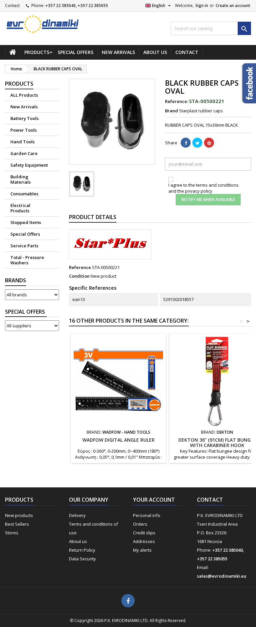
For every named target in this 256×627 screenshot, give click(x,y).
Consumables (24, 194)
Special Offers (75, 52)
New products (19, 515)
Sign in (201, 5)
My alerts (142, 550)
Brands (15, 280)
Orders (140, 524)
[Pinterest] (209, 143)
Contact (12, 5)
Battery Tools (24, 118)
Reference (80, 267)
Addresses (144, 541)
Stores (11, 533)
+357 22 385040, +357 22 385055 (76, 5)
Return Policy (82, 550)
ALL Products (24, 95)
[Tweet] (197, 143)
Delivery (77, 515)
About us (155, 52)
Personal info (146, 515)
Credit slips (144, 533)
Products (36, 52)
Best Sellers (17, 524)
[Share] (186, 143)
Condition (79, 276)
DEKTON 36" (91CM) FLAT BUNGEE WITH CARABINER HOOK (217, 442)
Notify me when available (208, 199)
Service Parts (24, 246)
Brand (171, 111)
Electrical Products (20, 208)
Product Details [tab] (92, 217)
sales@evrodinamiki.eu (221, 576)
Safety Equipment (29, 165)
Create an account (233, 5)
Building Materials (20, 179)
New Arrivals (118, 52)
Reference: (176, 101)
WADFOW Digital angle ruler (118, 440)
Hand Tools (22, 142)
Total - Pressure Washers (27, 260)
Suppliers (26, 312)
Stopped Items (25, 222)
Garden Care (24, 153)
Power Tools (23, 130)
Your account (154, 499)
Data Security (82, 559)
